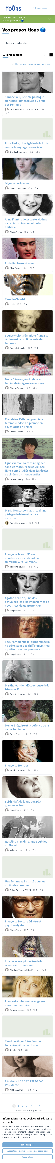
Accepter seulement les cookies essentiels (27, 1150)
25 (38, 1110)
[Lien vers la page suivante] (39, 1106)
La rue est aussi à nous (13, 17)
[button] (45, 54)
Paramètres (27, 1157)
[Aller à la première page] (20, 8)
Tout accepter (27, 1144)
